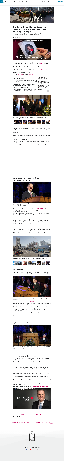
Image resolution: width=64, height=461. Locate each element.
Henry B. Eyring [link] (20, 74)
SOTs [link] (30, 72)
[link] (14, 417)
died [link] (41, 69)
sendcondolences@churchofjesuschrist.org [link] (40, 386)
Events (49, 4)
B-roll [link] (27, 72)
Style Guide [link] (23, 426)
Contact (53, 4)
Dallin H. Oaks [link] (41, 63)
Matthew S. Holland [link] (40, 208)
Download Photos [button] (32, 126)
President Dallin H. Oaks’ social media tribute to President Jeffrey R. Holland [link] (29, 414)
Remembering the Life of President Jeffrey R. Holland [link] (24, 413)
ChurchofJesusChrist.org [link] (46, 383)
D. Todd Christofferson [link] (32, 74)
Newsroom (3, 4)
